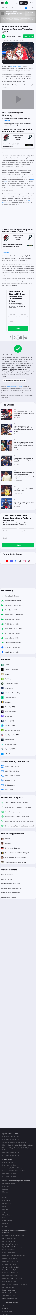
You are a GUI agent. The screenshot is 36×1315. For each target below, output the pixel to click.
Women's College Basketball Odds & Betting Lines (16, 1148)
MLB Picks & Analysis (9, 1173)
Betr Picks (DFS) (10, 725)
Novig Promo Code (8, 1252)
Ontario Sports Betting (12, 652)
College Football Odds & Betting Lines (14, 1142)
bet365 (7, 665)
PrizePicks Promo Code (10, 1298)
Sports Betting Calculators (15, 761)
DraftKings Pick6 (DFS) (12, 730)
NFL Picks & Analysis (9, 1162)
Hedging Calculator (11, 780)
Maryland (5, 1192)
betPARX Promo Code (9, 1270)
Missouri (5, 1223)
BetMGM (7, 674)
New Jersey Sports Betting (13, 628)
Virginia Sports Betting (12, 624)
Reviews (5, 659)
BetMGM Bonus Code (9, 1238)
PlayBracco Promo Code (10, 1293)
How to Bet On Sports (12, 797)
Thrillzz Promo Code (8, 1296)
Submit (18, 328)
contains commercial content (14, 386)
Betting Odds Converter (12, 776)
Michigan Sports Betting (12, 633)
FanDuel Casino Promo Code (10, 892)
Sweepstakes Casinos (8, 897)
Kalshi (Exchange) (10, 697)
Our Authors (6, 1308)
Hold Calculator (10, 785)
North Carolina (7, 1220)
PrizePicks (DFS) (10, 711)
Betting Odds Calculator (12, 766)
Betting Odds (9, 790)
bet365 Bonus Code (9, 1241)
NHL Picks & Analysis (9, 1176)
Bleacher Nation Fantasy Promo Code (14, 1284)
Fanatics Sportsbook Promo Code (13, 1235)
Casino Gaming (9, 870)
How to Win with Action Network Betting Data (19, 821)
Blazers (32, 179)
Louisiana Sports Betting (13, 605)
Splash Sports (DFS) (11, 744)
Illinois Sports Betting (11, 610)
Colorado (5, 1198)
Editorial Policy (7, 1311)
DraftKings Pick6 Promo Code (12, 1278)
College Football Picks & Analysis (13, 1168)
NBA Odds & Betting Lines (10, 1139)
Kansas (4, 1218)
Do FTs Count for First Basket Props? (17, 853)
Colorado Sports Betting (12, 619)
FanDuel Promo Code (9, 1264)
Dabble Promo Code (9, 1281)
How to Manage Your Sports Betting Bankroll (19, 826)
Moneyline (8, 843)
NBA (3, 87)
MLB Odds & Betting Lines (10, 1152)
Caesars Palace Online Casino (11, 888)
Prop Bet (7, 839)
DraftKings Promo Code (10, 1261)
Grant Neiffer (7, 252)
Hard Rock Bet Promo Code (11, 1273)
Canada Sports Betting (12, 647)
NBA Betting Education (12, 833)
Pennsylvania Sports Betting (14, 614)
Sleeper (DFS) (9, 721)
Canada (5, 1226)
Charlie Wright (7, 152)
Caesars (14, 125)
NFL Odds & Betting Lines (10, 1136)
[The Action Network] (6, 3)
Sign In (32, 3)
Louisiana (5, 1189)
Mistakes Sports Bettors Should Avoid (17, 816)
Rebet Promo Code (8, 1290)
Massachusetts (7, 1215)
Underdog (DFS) (10, 707)
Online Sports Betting (12, 596)
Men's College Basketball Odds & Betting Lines (17, 1145)
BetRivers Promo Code (9, 1275)
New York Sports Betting (13, 600)
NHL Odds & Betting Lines (10, 1155)
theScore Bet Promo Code (10, 1267)
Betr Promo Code (8, 1287)
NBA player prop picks (16, 66)
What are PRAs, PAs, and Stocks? (15, 857)
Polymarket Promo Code (10, 1244)
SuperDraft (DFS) (10, 749)
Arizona (4, 1195)
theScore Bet (9, 688)
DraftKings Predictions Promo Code (13, 1255)
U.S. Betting (7, 591)
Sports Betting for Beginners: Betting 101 (18, 807)
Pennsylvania (6, 1203)
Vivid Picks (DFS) (10, 739)
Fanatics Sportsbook (11, 669)
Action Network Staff (14, 36)
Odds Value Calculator (12, 771)
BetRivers (8, 702)
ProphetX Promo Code (9, 1258)
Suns (5, 181)
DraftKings (7, 120)
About (4, 1305)
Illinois (4, 1206)
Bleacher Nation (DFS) (12, 735)
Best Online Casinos (7, 875)
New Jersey (6, 1200)
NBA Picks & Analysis (9, 1165)
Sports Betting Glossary (12, 812)
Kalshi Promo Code (8, 1250)
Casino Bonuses (6, 879)
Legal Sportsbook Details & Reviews (16, 802)
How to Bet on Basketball (13, 848)
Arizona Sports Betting (12, 638)
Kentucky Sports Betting (13, 642)
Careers (5, 1314)
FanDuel (7, 753)
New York (5, 1186)
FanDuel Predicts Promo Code (12, 1247)
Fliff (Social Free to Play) (13, 693)
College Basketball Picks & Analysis (13, 1171)
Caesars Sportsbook (11, 683)
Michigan (5, 1209)
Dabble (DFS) (9, 716)
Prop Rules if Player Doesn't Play (15, 862)
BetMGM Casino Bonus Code (10, 884)
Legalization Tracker (8, 1183)
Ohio (3, 1212)
